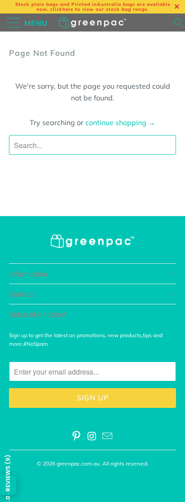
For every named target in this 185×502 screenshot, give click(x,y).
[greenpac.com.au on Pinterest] (76, 437)
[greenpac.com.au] (92, 23)
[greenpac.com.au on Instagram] (92, 437)
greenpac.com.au (78, 463)
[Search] (179, 22)
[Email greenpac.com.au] (108, 437)
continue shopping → (120, 122)
